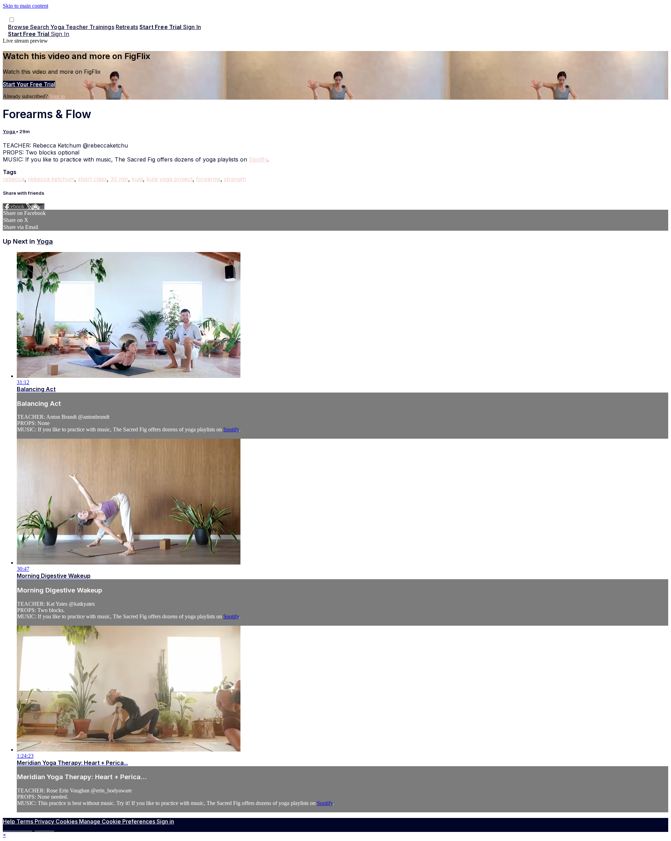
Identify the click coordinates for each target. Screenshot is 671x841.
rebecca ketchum (51, 178)
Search (40, 26)
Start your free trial (29, 84)
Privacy (45, 821)
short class (92, 178)
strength (235, 178)
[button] (11, 19)
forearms (208, 178)
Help (9, 821)
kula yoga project (169, 178)
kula (137, 178)
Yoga (9, 131)
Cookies (67, 821)
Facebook (14, 206)
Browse (19, 26)
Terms (25, 821)
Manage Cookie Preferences (118, 821)
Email (37, 206)
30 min (119, 178)
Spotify (258, 159)
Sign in (192, 26)
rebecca (13, 178)
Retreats (127, 26)
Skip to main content (25, 6)
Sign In (60, 33)
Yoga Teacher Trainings (82, 26)
